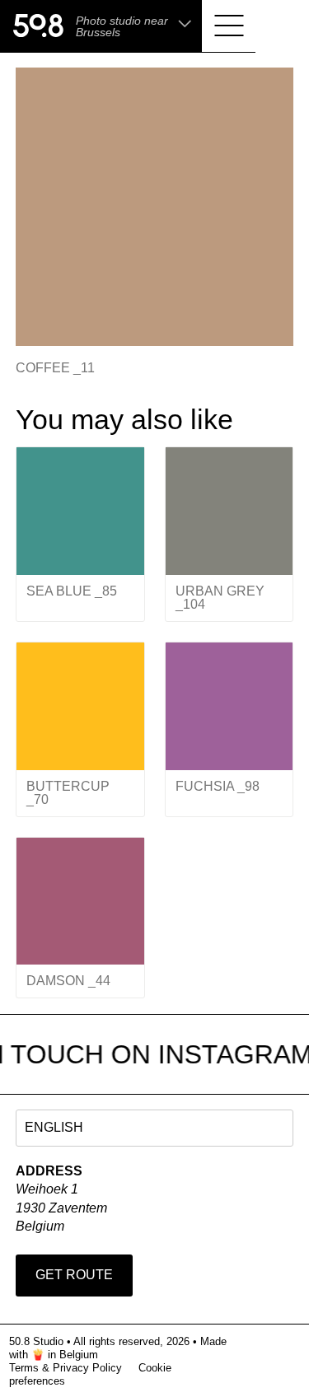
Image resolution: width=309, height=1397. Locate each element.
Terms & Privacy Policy (65, 1368)
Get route (74, 1275)
